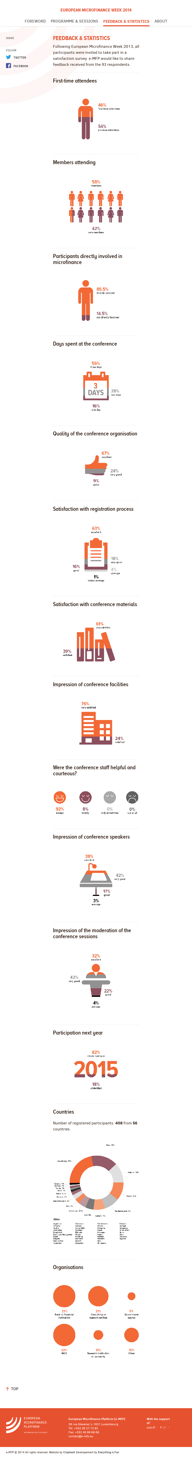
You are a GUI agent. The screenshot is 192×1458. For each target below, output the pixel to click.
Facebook (21, 66)
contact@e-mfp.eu (80, 1436)
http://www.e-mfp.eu (33, 1425)
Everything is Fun (108, 1452)
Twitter (20, 58)
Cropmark (69, 1452)
